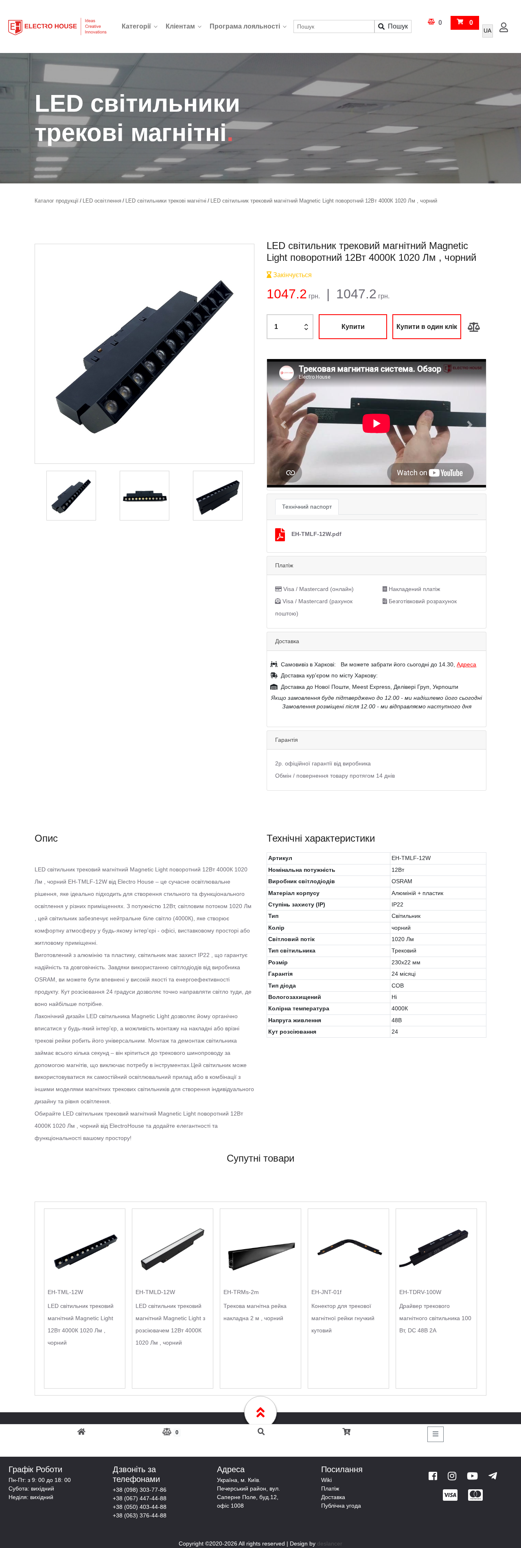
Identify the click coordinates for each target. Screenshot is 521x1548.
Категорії (136, 26)
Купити (353, 326)
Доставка (333, 1497)
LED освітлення (102, 201)
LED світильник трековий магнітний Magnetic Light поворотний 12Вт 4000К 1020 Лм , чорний (323, 201)
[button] (283, 424)
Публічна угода (341, 1505)
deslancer (329, 1543)
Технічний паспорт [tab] (307, 506)
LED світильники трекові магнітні (165, 201)
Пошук (398, 26)
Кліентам (180, 26)
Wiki (326, 1480)
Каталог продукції (57, 201)
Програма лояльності (245, 26)
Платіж (330, 1488)
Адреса (466, 664)
